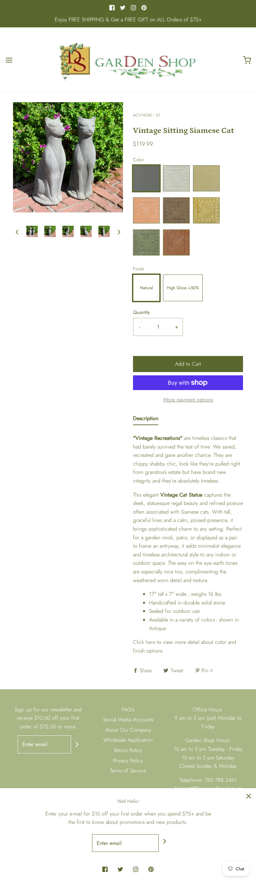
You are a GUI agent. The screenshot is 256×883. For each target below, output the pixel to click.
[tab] (145, 419)
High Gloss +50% (183, 288)
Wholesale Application (128, 740)
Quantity (141, 312)
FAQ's (128, 709)
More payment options (188, 399)
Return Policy (128, 750)
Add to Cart (188, 364)
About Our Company (128, 730)
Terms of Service (128, 770)
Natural (146, 288)
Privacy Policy (128, 760)
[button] (17, 231)
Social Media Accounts (128, 719)
